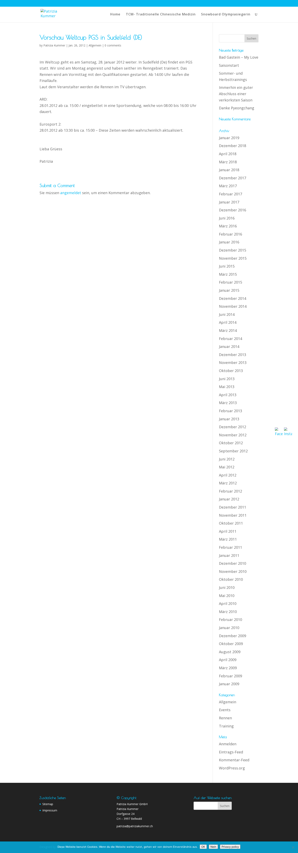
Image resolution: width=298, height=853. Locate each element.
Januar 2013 (229, 418)
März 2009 (228, 667)
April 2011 (227, 531)
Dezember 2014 (232, 298)
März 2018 (228, 161)
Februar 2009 (230, 675)
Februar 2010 (230, 619)
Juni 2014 (227, 314)
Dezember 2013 (232, 354)
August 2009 (229, 651)
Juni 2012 (227, 459)
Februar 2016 (230, 234)
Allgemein (95, 45)
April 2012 (227, 475)
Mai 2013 (226, 386)
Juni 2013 (227, 378)
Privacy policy (230, 846)
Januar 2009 (229, 683)
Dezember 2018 (232, 145)
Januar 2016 (229, 242)
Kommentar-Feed (234, 759)
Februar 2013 (230, 410)
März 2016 (228, 226)
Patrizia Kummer (54, 45)
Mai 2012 (226, 467)
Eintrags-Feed (231, 752)
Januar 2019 (229, 137)
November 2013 (233, 362)
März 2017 (228, 185)
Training (226, 726)
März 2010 (228, 611)
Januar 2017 (229, 202)
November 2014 (233, 306)
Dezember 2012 (232, 426)
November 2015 (233, 258)
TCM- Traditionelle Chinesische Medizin (161, 14)
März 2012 (228, 483)
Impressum (49, 810)
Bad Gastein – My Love (238, 57)
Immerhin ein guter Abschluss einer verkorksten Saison (236, 93)
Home (115, 14)
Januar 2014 (229, 346)
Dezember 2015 (232, 250)
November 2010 (233, 571)
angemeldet (70, 192)
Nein (213, 846)
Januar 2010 (229, 627)
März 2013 (228, 402)
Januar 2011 (229, 555)
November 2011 (233, 515)
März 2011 (228, 539)
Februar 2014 (230, 338)
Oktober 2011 (231, 523)
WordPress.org (232, 768)
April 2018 (227, 153)
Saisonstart (229, 65)
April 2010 (227, 603)
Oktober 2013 (231, 370)
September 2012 (233, 451)
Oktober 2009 (231, 643)
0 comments (113, 45)
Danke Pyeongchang (236, 107)
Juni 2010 (227, 587)
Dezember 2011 (232, 507)
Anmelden (227, 743)
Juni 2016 (227, 218)
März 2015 (228, 274)
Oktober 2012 (231, 442)
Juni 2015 (227, 266)
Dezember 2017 (232, 177)
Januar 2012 (229, 499)
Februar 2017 (230, 193)
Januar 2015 (229, 290)
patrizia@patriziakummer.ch (135, 826)
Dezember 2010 (232, 563)
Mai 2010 (226, 595)
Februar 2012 (230, 491)
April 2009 (227, 659)
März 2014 (228, 330)
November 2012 (233, 434)
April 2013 (227, 394)
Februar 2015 (230, 282)
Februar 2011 (230, 547)
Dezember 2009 (232, 635)
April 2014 (227, 322)
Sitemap (47, 804)
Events (224, 709)
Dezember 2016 (232, 210)
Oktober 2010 (231, 579)
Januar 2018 (229, 169)
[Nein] (293, 847)
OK (203, 846)
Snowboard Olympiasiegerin (225, 14)
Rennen (225, 717)
